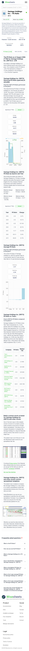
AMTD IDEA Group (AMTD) (8, 396)
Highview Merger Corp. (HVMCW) (8, 401)
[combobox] (14, 7)
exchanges (11, 468)
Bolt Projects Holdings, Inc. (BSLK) (7, 390)
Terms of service (7, 641)
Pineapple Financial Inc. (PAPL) (8, 372)
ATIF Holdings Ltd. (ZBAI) (8, 361)
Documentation (7, 606)
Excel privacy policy (8, 634)
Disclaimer (5, 645)
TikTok (21, 613)
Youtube (21, 609)
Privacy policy (6, 638)
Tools (4, 620)
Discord (21, 616)
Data (4, 609)
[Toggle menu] (26, 2)
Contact (21, 620)
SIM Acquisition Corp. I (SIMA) (8, 384)
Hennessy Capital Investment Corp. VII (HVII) (8, 378)
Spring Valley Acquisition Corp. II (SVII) (8, 407)
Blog (20, 606)
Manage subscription (8, 623)
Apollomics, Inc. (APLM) (8, 367)
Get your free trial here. (10, 472)
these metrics (13, 463)
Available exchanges (8, 613)
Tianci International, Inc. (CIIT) (8, 356)
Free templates (7, 616)
